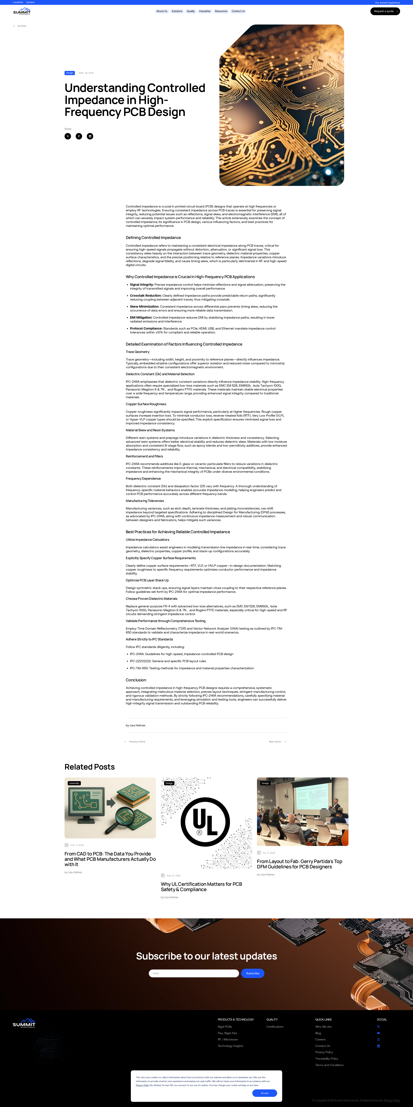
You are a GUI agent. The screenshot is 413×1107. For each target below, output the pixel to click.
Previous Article (137, 741)
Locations (18, 2)
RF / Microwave (228, 1039)
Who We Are (323, 1026)
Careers (30, 2)
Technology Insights (230, 1046)
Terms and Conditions (329, 1065)
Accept (264, 1093)
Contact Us (322, 1046)
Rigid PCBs (225, 1026)
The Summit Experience (387, 2)
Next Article (275, 741)
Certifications (275, 1026)
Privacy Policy (142, 1085)
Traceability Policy (326, 1058)
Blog (318, 1033)
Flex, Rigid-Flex (227, 1033)
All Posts (22, 26)
